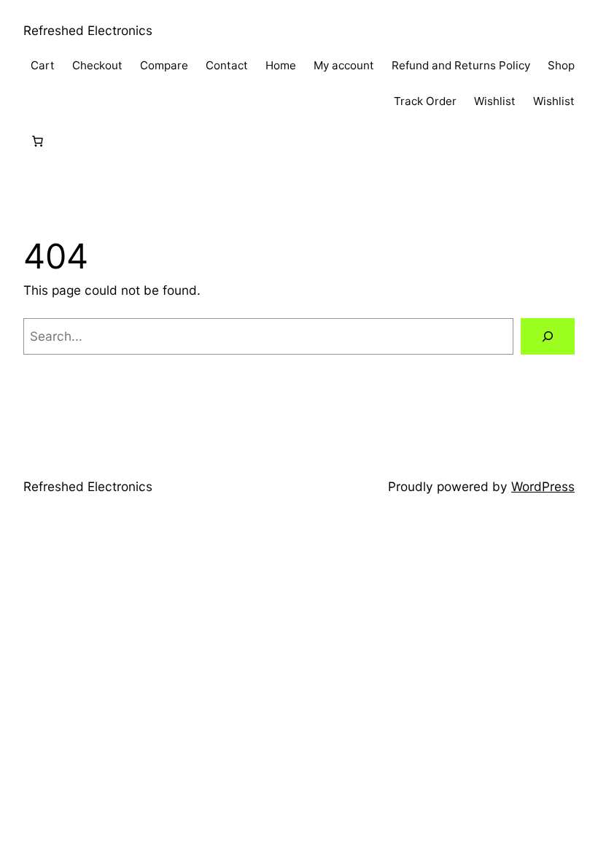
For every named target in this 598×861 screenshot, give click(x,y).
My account (344, 65)
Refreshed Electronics (87, 30)
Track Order (425, 101)
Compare (164, 65)
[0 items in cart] (37, 141)
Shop (561, 65)
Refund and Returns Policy (461, 65)
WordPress (543, 486)
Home (280, 65)
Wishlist (495, 101)
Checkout (97, 65)
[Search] (548, 336)
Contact (227, 65)
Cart (43, 65)
